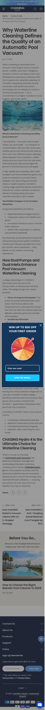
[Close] (39, 326)
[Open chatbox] (39, 705)
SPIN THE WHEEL (21, 377)
